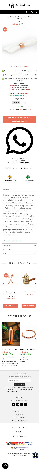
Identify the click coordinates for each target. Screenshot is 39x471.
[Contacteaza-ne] (26, 12)
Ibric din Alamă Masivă (29, 292)
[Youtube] (17, 404)
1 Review (24, 24)
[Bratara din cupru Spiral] (29, 334)
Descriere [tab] (6, 190)
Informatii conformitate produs (12, 241)
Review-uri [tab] (7, 249)
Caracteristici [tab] (7, 245)
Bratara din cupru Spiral (28, 349)
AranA (19, 21)
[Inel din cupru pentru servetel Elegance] (19, 45)
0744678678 (21, 417)
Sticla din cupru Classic (10, 349)
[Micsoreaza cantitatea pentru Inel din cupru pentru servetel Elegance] (16, 114)
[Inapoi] (1, 17)
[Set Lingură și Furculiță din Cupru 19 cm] (11, 279)
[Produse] (3, 12)
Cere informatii (27, 168)
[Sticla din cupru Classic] (11, 334)
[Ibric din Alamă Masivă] (29, 279)
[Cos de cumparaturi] (32, 12)
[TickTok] (21, 404)
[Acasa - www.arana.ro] (19, 5)
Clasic (24, 102)
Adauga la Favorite (11, 168)
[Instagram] (25, 404)
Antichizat (16, 102)
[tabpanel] (19, 45)
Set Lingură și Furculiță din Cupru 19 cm (10, 293)
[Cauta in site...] (36, 12)
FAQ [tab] (4, 253)
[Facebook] (13, 404)
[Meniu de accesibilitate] (35, 455)
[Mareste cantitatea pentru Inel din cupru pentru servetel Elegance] (22, 114)
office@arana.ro (21, 420)
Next (35, 47)
